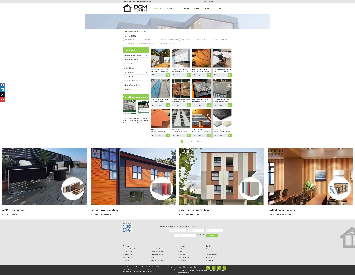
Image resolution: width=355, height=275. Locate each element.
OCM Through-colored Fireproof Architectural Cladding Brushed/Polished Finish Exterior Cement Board (222, 131)
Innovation (127, 89)
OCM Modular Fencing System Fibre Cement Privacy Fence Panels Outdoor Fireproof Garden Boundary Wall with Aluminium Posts (160, 70)
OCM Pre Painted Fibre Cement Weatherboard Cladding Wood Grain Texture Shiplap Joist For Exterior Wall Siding (160, 131)
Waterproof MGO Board (221, 39)
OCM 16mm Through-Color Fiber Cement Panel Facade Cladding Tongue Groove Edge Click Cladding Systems (222, 100)
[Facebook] (2, 85)
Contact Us (209, 260)
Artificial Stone (129, 68)
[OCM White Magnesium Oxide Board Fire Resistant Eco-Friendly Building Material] (222, 58)
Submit (212, 235)
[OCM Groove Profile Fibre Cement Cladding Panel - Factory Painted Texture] (201, 88)
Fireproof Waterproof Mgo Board (145, 43)
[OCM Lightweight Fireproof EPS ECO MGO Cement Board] (201, 118)
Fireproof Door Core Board (167, 43)
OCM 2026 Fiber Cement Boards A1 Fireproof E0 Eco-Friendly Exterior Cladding (180, 70)
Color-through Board (157, 254)
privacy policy (182, 260)
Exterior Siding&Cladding (158, 251)
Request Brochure (211, 251)
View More (44, 176)
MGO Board (128, 43)
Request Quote (210, 257)
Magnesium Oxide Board (132, 39)
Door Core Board (187, 39)
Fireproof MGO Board (150, 39)
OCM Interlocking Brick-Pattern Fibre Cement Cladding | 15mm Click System (181, 100)
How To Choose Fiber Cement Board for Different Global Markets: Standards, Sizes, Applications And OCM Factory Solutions (141, 116)
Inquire (159, 75)
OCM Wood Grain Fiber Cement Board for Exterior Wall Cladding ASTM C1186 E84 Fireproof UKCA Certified (181, 131)
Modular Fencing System (132, 85)
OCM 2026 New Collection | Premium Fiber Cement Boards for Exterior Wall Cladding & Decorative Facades (201, 70)
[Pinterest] (195, 267)
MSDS (180, 251)
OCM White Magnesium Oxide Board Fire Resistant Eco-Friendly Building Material (222, 70)
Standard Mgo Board (157, 249)
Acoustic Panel (129, 76)
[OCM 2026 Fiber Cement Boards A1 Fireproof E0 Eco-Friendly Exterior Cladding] (181, 58)
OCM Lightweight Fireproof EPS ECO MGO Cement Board (201, 130)
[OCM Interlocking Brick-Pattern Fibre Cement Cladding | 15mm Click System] (181, 88)
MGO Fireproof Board (203, 39)
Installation (181, 254)
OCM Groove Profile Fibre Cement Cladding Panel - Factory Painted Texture (200, 100)
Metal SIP (153, 257)
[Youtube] (2, 99)
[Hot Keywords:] (193, 1)
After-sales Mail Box (184, 257)
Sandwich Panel (129, 64)
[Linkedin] (2, 89)
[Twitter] (2, 94)
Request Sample (211, 249)
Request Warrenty (211, 254)
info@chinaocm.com (144, 1)
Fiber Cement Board (131, 59)
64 (198, 141)
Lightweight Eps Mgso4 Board (169, 39)
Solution (180, 249)
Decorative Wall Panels (132, 81)
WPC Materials (129, 72)
